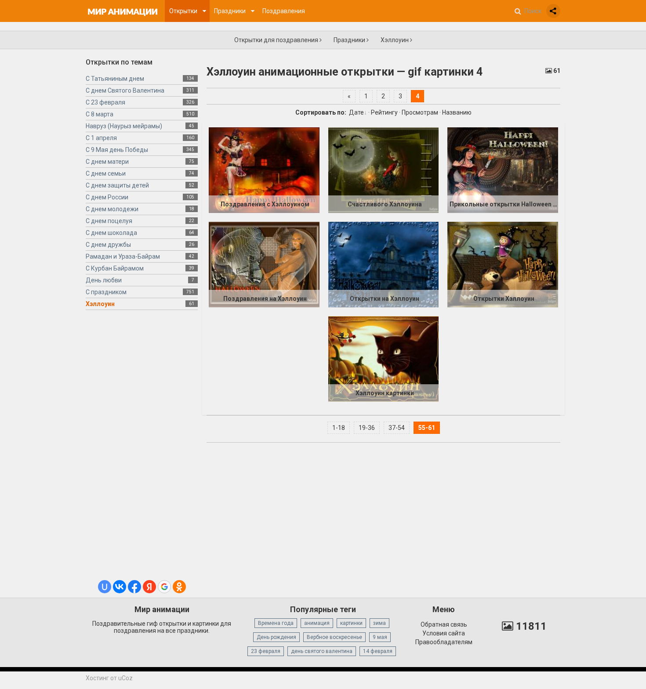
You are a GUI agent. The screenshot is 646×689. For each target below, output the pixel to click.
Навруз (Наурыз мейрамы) (124, 126)
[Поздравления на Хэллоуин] (264, 264)
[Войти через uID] (104, 586)
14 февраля (377, 651)
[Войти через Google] (164, 586)
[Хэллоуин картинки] (383, 358)
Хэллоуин (395, 39)
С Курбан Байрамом (115, 268)
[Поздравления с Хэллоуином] (264, 169)
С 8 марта (99, 114)
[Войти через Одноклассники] (179, 586)
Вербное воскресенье (334, 637)
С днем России (107, 197)
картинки (351, 623)
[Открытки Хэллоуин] (502, 264)
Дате (356, 112)
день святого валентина (321, 651)
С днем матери (107, 161)
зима (379, 623)
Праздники (350, 39)
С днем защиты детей (117, 185)
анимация (317, 623)
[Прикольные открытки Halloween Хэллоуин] (502, 169)
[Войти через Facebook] (134, 586)
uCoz (125, 678)
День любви (104, 280)
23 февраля (265, 651)
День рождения (276, 637)
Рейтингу (384, 112)
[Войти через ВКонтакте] (119, 586)
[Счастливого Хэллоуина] (383, 169)
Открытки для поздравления (276, 39)
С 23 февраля (105, 102)
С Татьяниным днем (115, 78)
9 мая (380, 637)
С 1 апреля (101, 137)
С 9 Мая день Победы (117, 149)
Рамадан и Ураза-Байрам (123, 256)
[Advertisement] (142, 448)
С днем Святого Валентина (125, 90)
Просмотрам (420, 112)
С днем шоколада (111, 232)
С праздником (106, 292)
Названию (457, 112)
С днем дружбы (108, 244)
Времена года (276, 623)
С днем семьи (106, 173)
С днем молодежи (112, 209)
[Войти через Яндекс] (149, 586)
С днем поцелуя (109, 220)
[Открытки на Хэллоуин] (383, 264)
